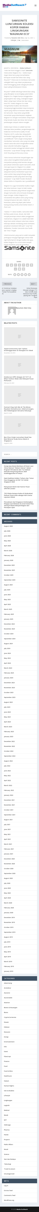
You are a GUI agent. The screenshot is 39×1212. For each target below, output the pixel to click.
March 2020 (8, 903)
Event (6, 1051)
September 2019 (9, 932)
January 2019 (8, 971)
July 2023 (7, 707)
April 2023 (7, 722)
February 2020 (9, 908)
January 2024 (8, 678)
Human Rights (9, 1086)
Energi (6, 1037)
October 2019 (8, 927)
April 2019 (7, 957)
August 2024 (8, 643)
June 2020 (7, 888)
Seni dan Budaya (10, 1159)
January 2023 (8, 736)
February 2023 (9, 731)
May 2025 (7, 599)
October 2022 (8, 751)
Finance (6, 1061)
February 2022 (9, 790)
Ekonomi (7, 1032)
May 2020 (7, 893)
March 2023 (8, 727)
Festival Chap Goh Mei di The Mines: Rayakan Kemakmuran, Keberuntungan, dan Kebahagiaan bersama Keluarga (19, 409)
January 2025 (8, 619)
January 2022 (8, 795)
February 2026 (9, 555)
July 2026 (7, 531)
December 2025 (9, 565)
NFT (5, 1120)
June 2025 (7, 595)
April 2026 (7, 546)
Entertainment (9, 1042)
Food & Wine (8, 1071)
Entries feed (8, 1190)
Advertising (8, 983)
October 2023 (8, 692)
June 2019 (7, 947)
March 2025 (8, 609)
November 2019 (9, 922)
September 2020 (9, 873)
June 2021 (7, 829)
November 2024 (9, 629)
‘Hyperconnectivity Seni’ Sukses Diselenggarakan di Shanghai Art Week (18, 349)
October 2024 (8, 634)
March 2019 (8, 961)
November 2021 (9, 805)
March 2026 (8, 551)
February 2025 (9, 614)
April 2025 (7, 604)
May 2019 (7, 952)
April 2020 (7, 898)
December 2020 (9, 859)
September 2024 (9, 639)
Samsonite (29, 70)
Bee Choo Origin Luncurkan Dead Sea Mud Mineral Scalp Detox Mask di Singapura (18, 439)
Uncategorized (9, 1174)
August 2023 (8, 702)
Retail (6, 1149)
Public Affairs (8, 1144)
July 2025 (7, 590)
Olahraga (7, 1125)
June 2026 (7, 536)
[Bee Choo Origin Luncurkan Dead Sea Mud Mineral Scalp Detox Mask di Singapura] (19, 425)
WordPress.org (9, 1200)
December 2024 (9, 624)
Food (5, 1066)
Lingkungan (8, 1100)
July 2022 (7, 766)
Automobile (8, 998)
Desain (6, 1022)
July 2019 (7, 942)
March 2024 (8, 668)
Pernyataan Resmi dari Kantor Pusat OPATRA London (17, 487)
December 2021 (9, 800)
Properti (7, 1140)
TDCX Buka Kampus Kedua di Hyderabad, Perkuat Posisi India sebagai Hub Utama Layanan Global (18, 495)
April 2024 (7, 663)
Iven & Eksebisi (9, 1091)
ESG (5, 1047)
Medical (6, 1110)
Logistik (7, 1105)
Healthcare (8, 1076)
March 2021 (8, 844)
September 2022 (9, 756)
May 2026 (7, 541)
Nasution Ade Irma (17, 38)
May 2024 (7, 658)
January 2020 (8, 913)
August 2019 (8, 937)
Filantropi (7, 1056)
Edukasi (6, 1027)
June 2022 (7, 771)
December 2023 (9, 683)
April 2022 (7, 780)
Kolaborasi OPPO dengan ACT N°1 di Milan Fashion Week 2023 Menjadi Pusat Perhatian (19, 378)
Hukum (6, 1081)
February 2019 (9, 966)
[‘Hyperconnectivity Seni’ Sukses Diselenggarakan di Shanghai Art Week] (19, 336)
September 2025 (9, 580)
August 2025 (8, 585)
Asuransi (7, 993)
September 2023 (9, 697)
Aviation (7, 1003)
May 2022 (7, 776)
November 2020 (9, 864)
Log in (6, 1186)
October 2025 (8, 575)
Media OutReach (25, 68)
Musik (6, 1115)
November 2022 (9, 746)
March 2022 (8, 785)
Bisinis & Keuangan (10, 1007)
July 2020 (7, 883)
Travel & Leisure (9, 1169)
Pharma (7, 1130)
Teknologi (7, 1164)
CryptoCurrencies (10, 1017)
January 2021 (8, 854)
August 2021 (8, 820)
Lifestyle (13, 40)
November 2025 (9, 570)
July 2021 (7, 824)
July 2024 (7, 648)
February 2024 (9, 673)
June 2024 (7, 653)
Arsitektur (7, 988)
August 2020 (8, 878)
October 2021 (8, 810)
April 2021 (7, 839)
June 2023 (7, 712)
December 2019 (9, 917)
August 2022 (8, 761)
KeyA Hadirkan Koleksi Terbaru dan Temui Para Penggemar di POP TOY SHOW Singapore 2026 (19, 480)
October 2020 (8, 868)
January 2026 (8, 560)
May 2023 (7, 717)
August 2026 (8, 526)
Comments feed (9, 1195)
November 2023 (9, 688)
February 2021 (9, 849)
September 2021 (9, 815)
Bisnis (6, 1012)
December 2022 (9, 741)
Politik (6, 1135)
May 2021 (7, 834)
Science (6, 1154)
